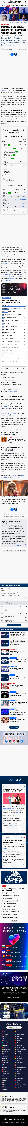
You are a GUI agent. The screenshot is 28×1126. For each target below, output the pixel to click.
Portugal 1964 (11, 278)
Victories (3, 590)
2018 (11, 592)
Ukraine (18, 1082)
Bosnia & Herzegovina (8, 1049)
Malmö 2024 (17, 516)
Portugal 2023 (12, 391)
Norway (18, 1051)
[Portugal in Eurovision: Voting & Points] (14, 450)
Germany (6, 1074)
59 (26, 613)
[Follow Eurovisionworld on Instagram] (4, 2)
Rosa (8, 603)
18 (21, 148)
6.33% (16, 206)
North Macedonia (21, 1049)
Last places (3, 592)
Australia (5, 1038)
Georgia (5, 1071)
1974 (16, 592)
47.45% (17, 193)
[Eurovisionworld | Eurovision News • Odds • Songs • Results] (14, 2)
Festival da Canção (6, 90)
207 (26, 617)
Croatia (5, 1056)
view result (14, 920)
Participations (4, 588)
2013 (3, 406)
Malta (18, 1036)
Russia (18, 1060)
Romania (19, 1058)
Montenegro (20, 1043)
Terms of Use (12, 1122)
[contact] (18, 545)
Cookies (17, 1122)
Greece (5, 1076)
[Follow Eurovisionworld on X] (10, 741)
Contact (6, 1122)
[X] (23, 545)
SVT (24, 827)
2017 (14, 475)
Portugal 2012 (6, 281)
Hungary (5, 1078)
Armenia (5, 1036)
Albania (5, 1032)
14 (21, 155)
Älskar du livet (12, 825)
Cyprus (5, 1058)
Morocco (19, 1045)
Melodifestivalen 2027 (8, 808)
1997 (14, 592)
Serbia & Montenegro (21, 1067)
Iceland (5, 1080)
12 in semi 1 (24, 603)
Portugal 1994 (6, 264)
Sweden (22, 786)
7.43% (16, 203)
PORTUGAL (4, 24)
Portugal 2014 (13, 276)
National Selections (10, 213)
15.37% (17, 199)
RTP (12, 514)
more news (14, 727)
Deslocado (7, 606)
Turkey (18, 1080)
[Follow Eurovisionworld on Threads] (18, 741)
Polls (23, 516)
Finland (5, 1067)
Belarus (5, 1045)
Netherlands (20, 1047)
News (7, 5)
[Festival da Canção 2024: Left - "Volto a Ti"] (23, 203)
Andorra (5, 1034)
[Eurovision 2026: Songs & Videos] (14, 939)
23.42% (17, 196)
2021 (18, 810)
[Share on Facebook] (12, 54)
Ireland (5, 1082)
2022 (18, 812)
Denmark (5, 1062)
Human (5, 823)
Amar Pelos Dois (16, 477)
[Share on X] (15, 54)
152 (26, 610)
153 (26, 620)
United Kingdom (21, 1085)
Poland (22, 837)
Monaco (18, 1040)
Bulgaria (5, 1051)
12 (20, 620)
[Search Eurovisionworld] (2, 6)
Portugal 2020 (6, 274)
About (3, 1122)
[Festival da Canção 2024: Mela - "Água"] (23, 199)
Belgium (5, 1047)
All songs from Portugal (13, 625)
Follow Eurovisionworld (14, 734)
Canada (5, 1054)
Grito (6, 610)
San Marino (19, 1062)
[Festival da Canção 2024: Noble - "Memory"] (23, 192)
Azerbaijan (6, 1043)
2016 (6, 406)
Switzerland (19, 1078)
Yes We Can (7, 822)
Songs (16, 5)
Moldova (19, 1038)
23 (20, 613)
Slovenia (18, 1071)
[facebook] (25, 545)
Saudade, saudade (9, 617)
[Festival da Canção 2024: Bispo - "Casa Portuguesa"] (23, 196)
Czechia (5, 1060)
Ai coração (7, 613)
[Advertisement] (14, 72)
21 (20, 606)
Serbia (18, 1065)
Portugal (8, 514)
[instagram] (20, 545)
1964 (9, 455)
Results (12, 5)
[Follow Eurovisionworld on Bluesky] (21, 741)
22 (21, 145)
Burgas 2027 (22, 5)
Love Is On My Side (9, 621)
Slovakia (18, 1069)
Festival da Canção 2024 (21, 213)
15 (21, 151)
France (5, 1069)
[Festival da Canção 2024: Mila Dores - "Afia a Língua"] (23, 206)
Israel (5, 1085)
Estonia (5, 1065)
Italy (4, 1087)
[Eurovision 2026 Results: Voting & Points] (14, 979)
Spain (18, 1074)
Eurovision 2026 (13, 930)
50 (26, 606)
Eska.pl (5, 848)
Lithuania (19, 1032)
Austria (5, 1040)
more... (25, 597)
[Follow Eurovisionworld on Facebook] (2, 2)
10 (21, 162)
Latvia (5, 1089)
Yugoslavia (19, 1087)
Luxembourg (20, 1034)
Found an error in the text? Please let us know (15, 550)
